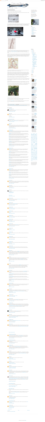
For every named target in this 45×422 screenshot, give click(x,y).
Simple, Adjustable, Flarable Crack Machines (35, 127)
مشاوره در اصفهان (15, 295)
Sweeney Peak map (35, 156)
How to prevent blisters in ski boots (34, 145)
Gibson (10, 113)
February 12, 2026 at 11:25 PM (12, 386)
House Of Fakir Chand (11, 383)
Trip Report (33, 27)
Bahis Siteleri (10, 168)
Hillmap (23, 105)
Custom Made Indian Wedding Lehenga (13, 385)
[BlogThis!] (16, 104)
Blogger (25, 420)
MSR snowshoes (35, 149)
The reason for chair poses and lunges (34, 56)
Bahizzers (10, 250)
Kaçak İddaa (10, 242)
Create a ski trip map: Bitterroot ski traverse (34, 65)
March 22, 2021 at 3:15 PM (12, 221)
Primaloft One (35, 152)
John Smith (10, 405)
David (9, 356)
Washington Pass (32, 158)
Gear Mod (36, 142)
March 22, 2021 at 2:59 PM (12, 200)
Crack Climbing (32, 139)
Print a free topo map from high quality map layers (35, 120)
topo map (13, 100)
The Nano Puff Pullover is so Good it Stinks (34, 55)
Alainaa (10, 314)
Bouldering (34, 137)
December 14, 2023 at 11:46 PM (12, 317)
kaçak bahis (10, 202)
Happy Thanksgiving (34, 61)
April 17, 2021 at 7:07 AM (11, 268)
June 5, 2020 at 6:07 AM (11, 166)
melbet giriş (10, 298)
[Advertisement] (20, 416)
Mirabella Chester (11, 119)
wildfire (35, 158)
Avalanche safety (10, 105)
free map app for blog (34, 141)
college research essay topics (15, 120)
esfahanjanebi (10, 294)
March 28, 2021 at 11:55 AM (12, 248)
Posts (32, 75)
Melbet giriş (10, 216)
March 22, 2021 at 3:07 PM (12, 213)
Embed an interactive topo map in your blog (35, 114)
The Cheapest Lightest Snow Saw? (34, 66)
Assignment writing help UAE (18, 346)
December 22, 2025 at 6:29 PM (12, 381)
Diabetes (33, 34)
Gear (34, 142)
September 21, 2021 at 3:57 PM (12, 292)
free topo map (21, 105)
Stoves (33, 156)
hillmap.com (34, 12)
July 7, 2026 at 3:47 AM (11, 407)
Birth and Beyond (11, 388)
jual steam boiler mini (11, 192)
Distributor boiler (10, 195)
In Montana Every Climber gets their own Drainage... (34, 63)
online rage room (24, 379)
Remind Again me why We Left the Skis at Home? (34, 60)
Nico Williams (10, 319)
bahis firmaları (16, 224)
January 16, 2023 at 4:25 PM (12, 312)
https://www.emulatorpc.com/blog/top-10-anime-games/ (16, 305)
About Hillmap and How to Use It (35, 95)
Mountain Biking (32, 147)
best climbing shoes (35, 135)
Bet (9, 263)
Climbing (33, 33)
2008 (32, 72)
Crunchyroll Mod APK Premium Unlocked (16, 320)
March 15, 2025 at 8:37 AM (12, 332)
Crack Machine (35, 139)
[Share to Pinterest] (18, 104)
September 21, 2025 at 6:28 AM (12, 363)
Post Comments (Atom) (12, 411)
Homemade (32, 144)
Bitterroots (32, 137)
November (33, 53)
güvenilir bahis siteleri (15, 203)
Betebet (10, 123)
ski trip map (26, 105)
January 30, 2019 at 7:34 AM (12, 111)
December (33, 52)
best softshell (32, 136)
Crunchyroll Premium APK (12, 334)
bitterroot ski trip (18, 105)
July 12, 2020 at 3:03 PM (11, 183)
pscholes (10, 270)
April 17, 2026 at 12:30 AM (11, 398)
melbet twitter (17, 299)
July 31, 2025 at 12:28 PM (11, 354)
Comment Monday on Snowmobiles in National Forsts (35, 107)
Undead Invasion (24, 372)
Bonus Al (10, 237)
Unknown (10, 180)
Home (18, 410)
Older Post (28, 410)
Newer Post (9, 410)
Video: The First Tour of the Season (34, 58)
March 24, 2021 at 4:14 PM (12, 239)
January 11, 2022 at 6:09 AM (12, 296)
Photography (32, 152)
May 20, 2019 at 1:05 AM (11, 121)
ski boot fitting (35, 154)
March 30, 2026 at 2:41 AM (12, 393)
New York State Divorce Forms (15, 316)
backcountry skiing (14, 105)
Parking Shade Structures (11, 362)
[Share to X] (17, 104)
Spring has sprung (35, 101)
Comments (33, 76)
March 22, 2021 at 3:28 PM (12, 234)
